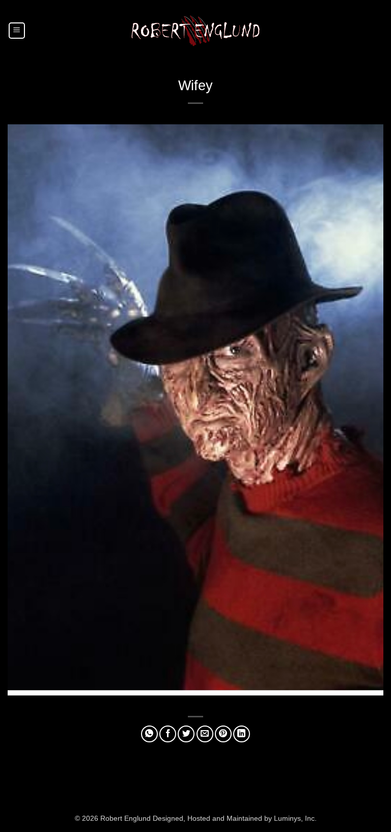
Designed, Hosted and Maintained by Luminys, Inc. (235, 818)
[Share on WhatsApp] (149, 734)
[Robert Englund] (195, 30)
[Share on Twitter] (186, 734)
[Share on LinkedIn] (241, 734)
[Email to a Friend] (205, 734)
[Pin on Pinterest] (223, 734)
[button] (17, 30)
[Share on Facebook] (167, 734)
